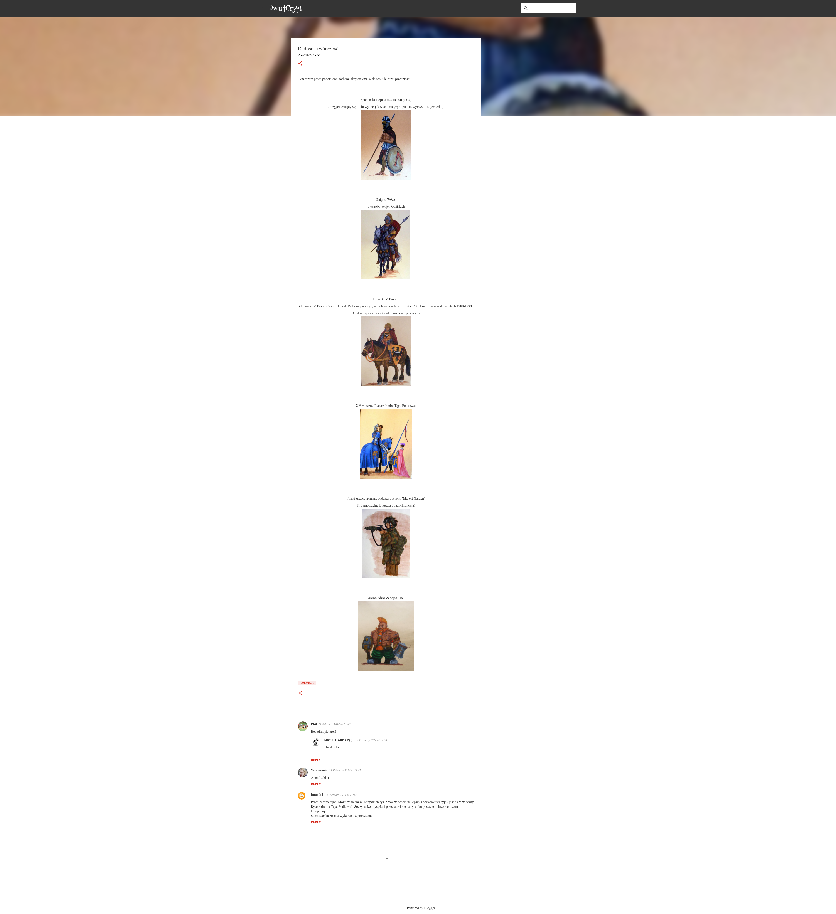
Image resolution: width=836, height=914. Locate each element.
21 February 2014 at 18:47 (345, 770)
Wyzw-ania (319, 770)
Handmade (307, 683)
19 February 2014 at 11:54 (371, 740)
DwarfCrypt (285, 8)
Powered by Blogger (420, 908)
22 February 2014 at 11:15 (341, 795)
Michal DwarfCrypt (339, 739)
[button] (300, 64)
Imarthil (317, 794)
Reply (316, 759)
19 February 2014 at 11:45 (335, 724)
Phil (314, 723)
